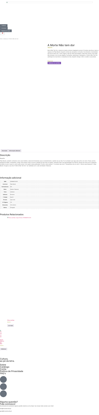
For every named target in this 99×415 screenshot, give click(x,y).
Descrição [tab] (4, 150)
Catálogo (4, 367)
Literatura (5, 38)
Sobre (3, 364)
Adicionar (3, 349)
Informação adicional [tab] (14, 150)
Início (1, 38)
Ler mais (10, 325)
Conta (3, 369)
